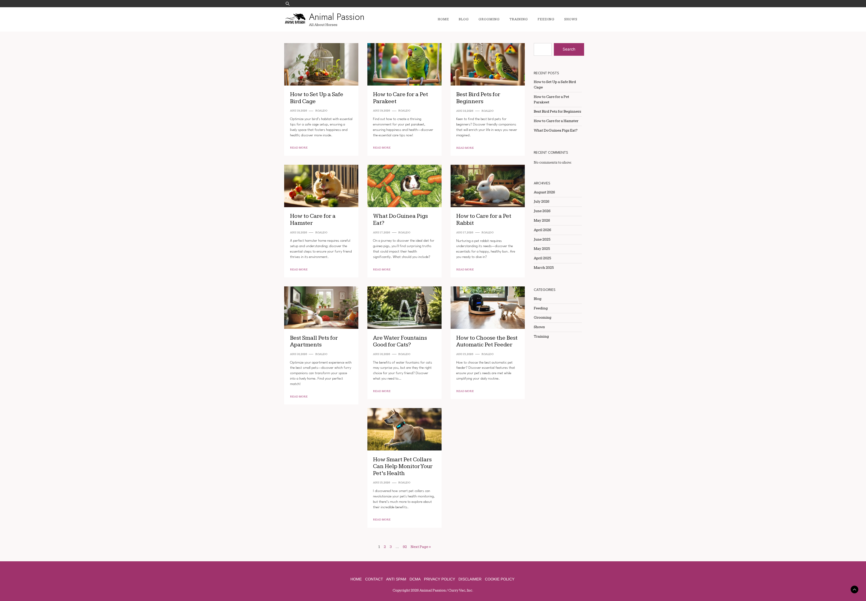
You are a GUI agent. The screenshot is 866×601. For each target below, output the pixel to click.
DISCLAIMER (469, 579)
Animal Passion (336, 16)
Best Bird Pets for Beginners (478, 98)
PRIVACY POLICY (439, 579)
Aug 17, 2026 (381, 232)
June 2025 (542, 239)
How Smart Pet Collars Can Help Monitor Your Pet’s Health (403, 466)
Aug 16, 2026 (298, 354)
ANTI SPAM (396, 579)
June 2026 (542, 211)
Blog (464, 19)
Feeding (546, 19)
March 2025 (544, 267)
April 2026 (542, 230)
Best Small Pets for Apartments (314, 341)
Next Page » (421, 547)
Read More (299, 147)
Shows (570, 19)
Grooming (489, 19)
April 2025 (542, 258)
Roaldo (321, 110)
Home (443, 19)
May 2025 (542, 248)
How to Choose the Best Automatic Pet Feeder (487, 341)
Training (518, 19)
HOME (356, 579)
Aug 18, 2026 (464, 111)
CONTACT (374, 579)
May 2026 (542, 220)
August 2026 (544, 192)
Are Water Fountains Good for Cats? (400, 341)
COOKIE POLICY (499, 579)
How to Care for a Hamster (556, 121)
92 (405, 547)
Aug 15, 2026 (464, 354)
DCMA (415, 579)
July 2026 (541, 201)
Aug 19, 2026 (298, 110)
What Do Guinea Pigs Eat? (556, 130)
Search (569, 49)
